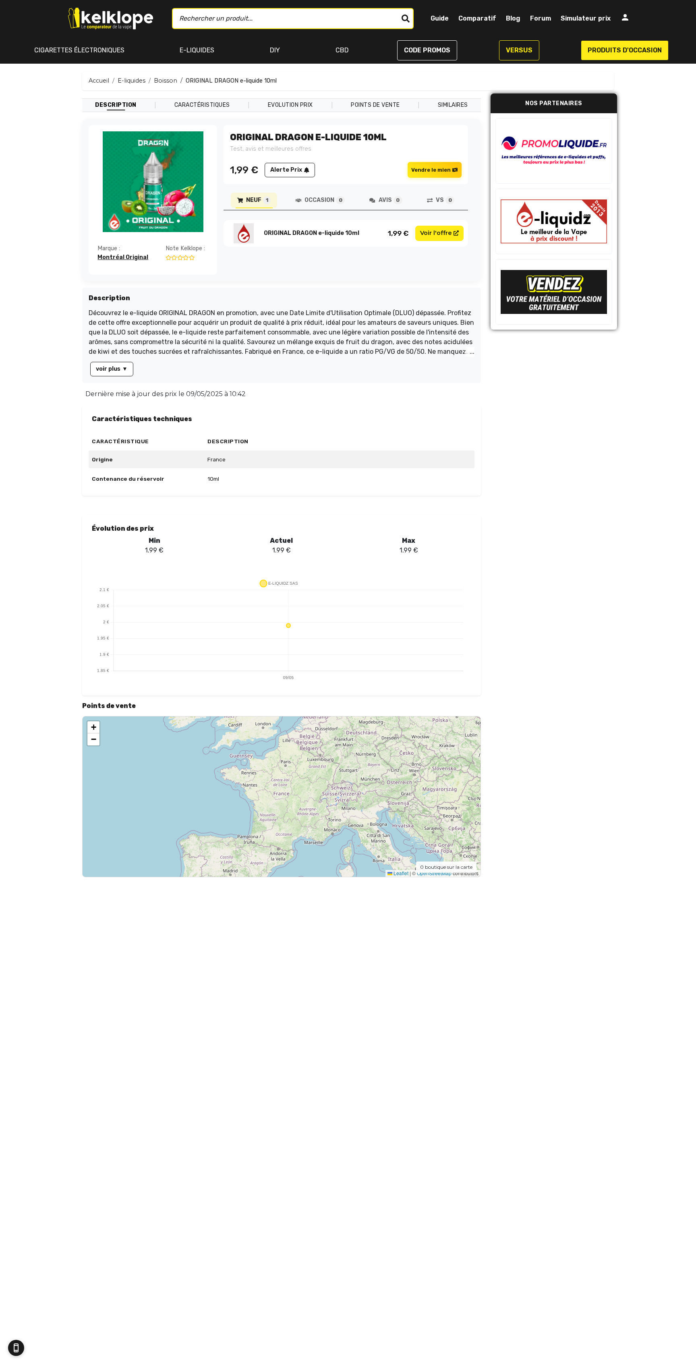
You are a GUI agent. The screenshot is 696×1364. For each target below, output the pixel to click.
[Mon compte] (625, 18)
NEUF (257, 200)
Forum (540, 18)
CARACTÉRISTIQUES (202, 105)
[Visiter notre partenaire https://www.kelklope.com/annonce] (553, 292)
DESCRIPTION (116, 105)
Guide (440, 18)
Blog (513, 18)
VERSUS (519, 50)
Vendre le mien (431, 170)
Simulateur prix (586, 18)
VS (444, 200)
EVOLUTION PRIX (290, 105)
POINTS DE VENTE (375, 105)
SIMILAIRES (453, 105)
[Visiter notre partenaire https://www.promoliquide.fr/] (553, 151)
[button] (93, 727)
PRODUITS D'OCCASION (625, 50)
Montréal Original (122, 257)
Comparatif (477, 18)
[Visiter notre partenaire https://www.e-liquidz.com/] (553, 221)
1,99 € (398, 233)
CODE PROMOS (427, 50)
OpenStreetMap (434, 873)
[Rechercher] (406, 18)
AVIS (389, 200)
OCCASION (323, 200)
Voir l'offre (436, 233)
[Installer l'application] (16, 1348)
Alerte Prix (286, 169)
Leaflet (400, 873)
